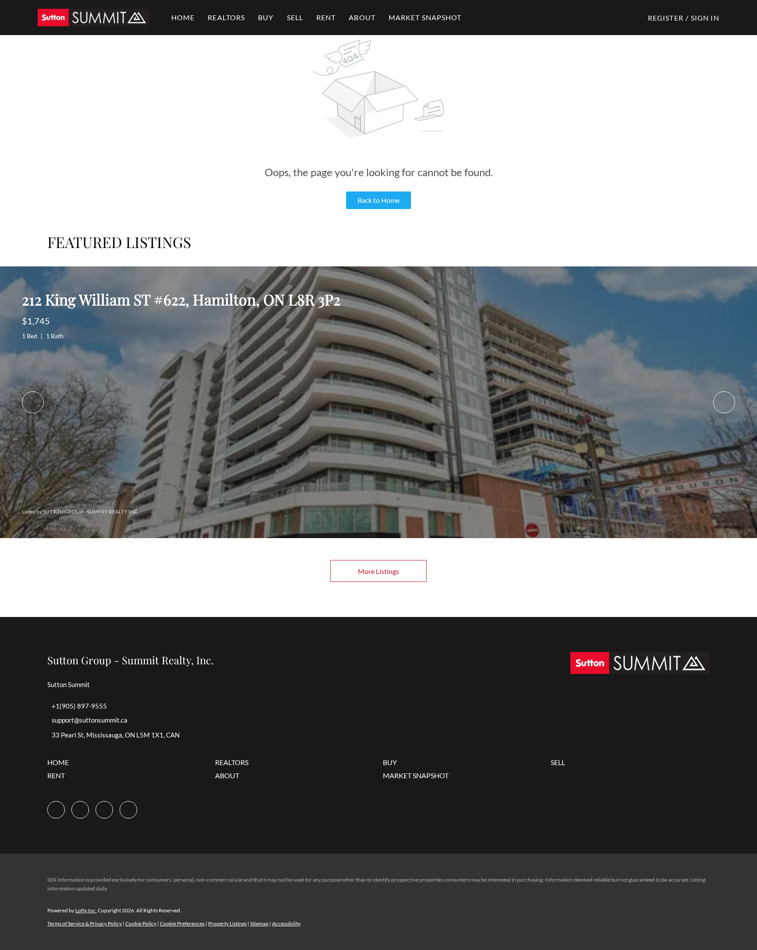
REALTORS (226, 17)
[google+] (128, 810)
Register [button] (665, 18)
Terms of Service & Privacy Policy (84, 923)
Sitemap (259, 923)
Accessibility (286, 923)
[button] (93, 17)
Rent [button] (326, 17)
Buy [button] (265, 17)
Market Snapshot (425, 17)
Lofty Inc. (86, 910)
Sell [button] (295, 17)
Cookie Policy (140, 923)
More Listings (378, 571)
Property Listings (227, 923)
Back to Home (378, 200)
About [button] (362, 17)
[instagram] (80, 810)
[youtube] (104, 810)
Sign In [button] (705, 18)
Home (183, 17)
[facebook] (56, 810)
